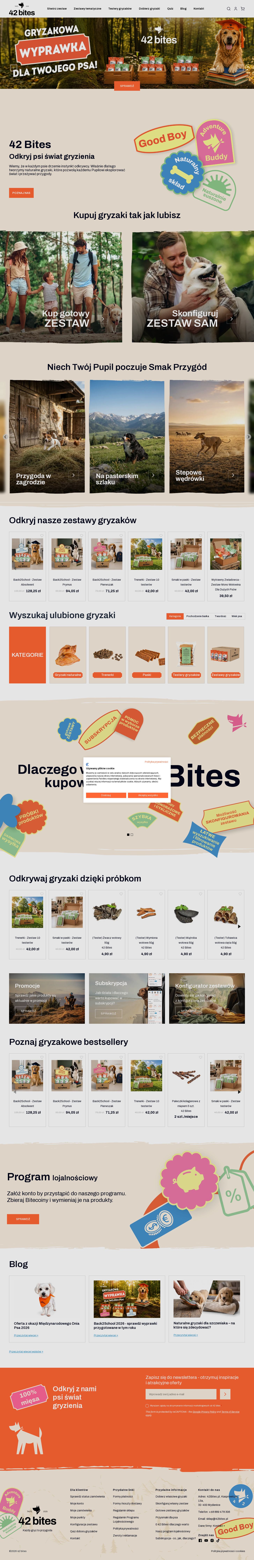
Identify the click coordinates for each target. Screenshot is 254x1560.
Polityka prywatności (156, 761)
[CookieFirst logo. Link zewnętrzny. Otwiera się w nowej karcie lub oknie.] (87, 764)
